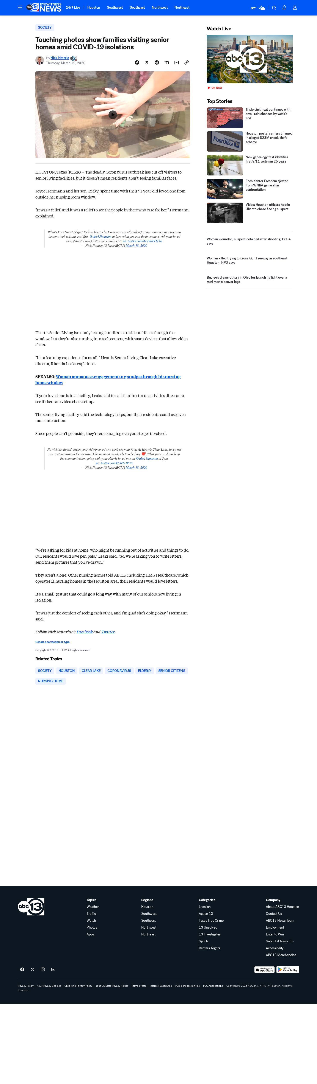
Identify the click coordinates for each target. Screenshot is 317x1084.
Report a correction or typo (52, 642)
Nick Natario (59, 58)
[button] (20, 7)
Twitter (108, 631)
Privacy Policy (26, 986)
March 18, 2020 (136, 245)
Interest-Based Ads (161, 986)
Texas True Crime (211, 920)
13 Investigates (209, 934)
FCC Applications (213, 986)
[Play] (250, 59)
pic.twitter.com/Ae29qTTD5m (142, 241)
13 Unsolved (208, 927)
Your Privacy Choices (49, 986)
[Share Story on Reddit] (156, 62)
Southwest (115, 7)
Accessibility (275, 948)
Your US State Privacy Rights (112, 986)
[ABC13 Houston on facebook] (22, 969)
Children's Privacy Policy (78, 986)
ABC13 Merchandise (281, 955)
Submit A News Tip (279, 941)
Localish (204, 907)
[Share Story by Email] (176, 62)
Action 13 (206, 913)
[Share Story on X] (147, 62)
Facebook (85, 631)
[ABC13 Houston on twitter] (32, 969)
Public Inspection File (187, 986)
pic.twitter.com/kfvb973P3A (114, 463)
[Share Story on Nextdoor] (166, 62)
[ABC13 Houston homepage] (43, 7)
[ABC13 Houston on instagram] (43, 969)
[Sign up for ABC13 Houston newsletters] (53, 969)
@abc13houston (100, 236)
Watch (91, 920)
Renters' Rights (209, 948)
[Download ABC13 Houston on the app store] (264, 969)
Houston (93, 7)
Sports (203, 941)
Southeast (137, 7)
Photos (92, 927)
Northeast (181, 7)
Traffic (91, 913)
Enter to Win (275, 934)
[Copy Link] (186, 62)
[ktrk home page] (31, 906)
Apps (90, 934)
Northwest (160, 7)
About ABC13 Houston (282, 907)
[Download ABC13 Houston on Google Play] (287, 969)
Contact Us (274, 913)
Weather (93, 907)
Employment (275, 927)
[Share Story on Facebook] (137, 62)
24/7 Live (73, 7)
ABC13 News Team (280, 920)
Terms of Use (139, 986)
